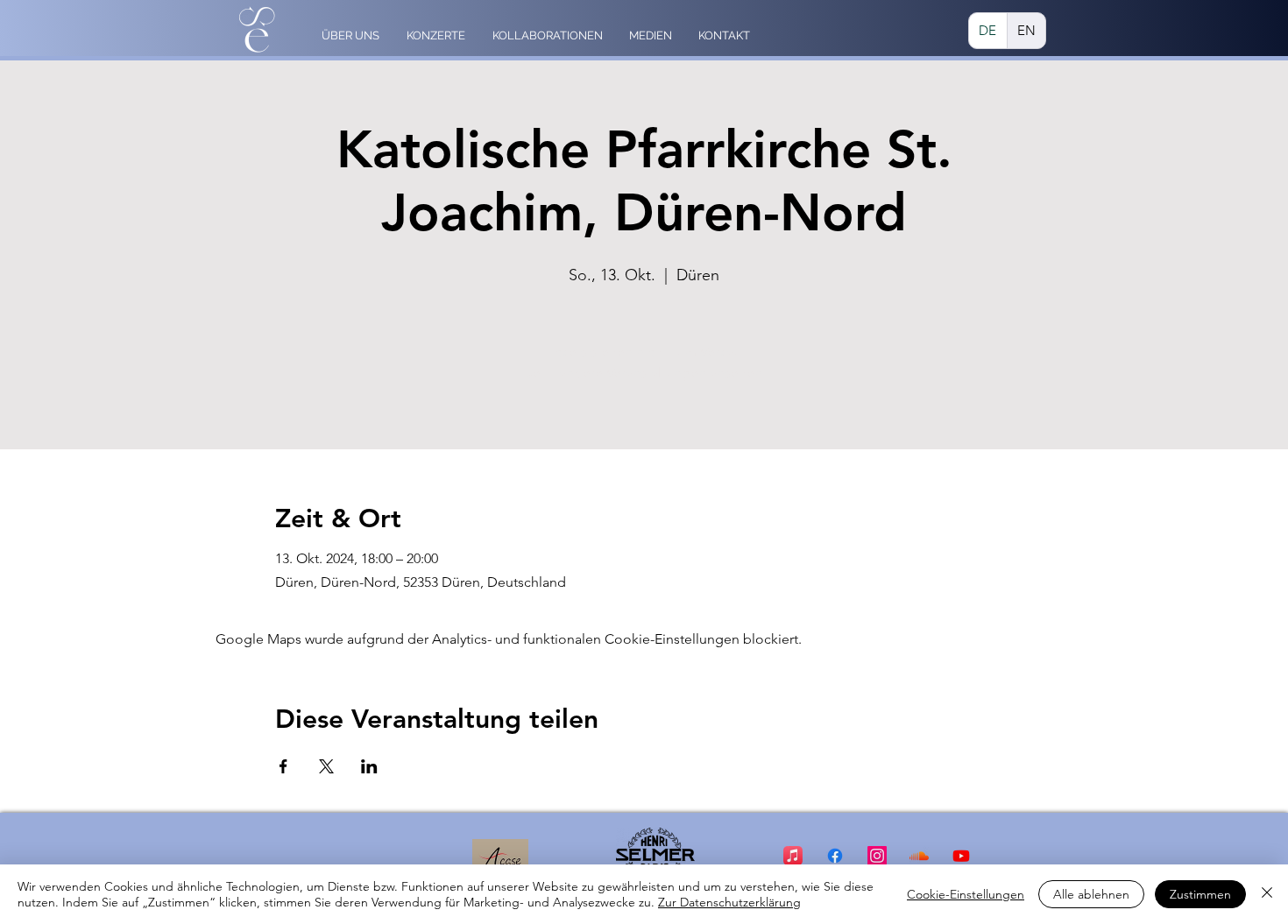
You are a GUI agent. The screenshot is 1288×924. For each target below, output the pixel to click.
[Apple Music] (793, 855)
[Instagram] (877, 855)
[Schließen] (1266, 894)
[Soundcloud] (919, 855)
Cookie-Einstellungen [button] (965, 894)
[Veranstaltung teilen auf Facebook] (283, 766)
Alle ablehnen (1091, 894)
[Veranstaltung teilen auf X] (326, 766)
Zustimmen (1200, 894)
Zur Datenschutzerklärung (729, 902)
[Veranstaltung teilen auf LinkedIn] (369, 766)
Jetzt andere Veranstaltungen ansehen (644, 372)
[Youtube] (961, 855)
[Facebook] (835, 855)
